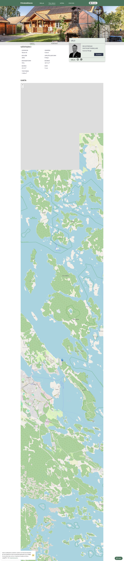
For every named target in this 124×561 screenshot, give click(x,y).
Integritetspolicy (14, 557)
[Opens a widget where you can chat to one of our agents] (119, 558)
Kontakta (98, 54)
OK (33, 555)
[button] (62, 360)
